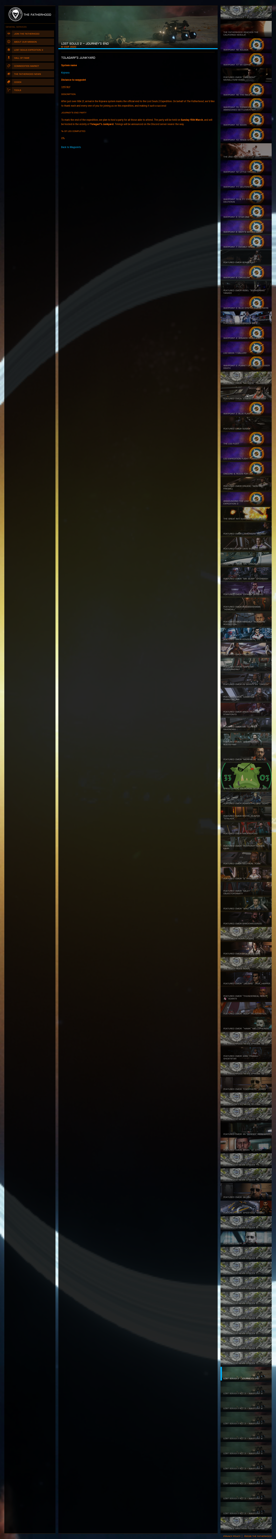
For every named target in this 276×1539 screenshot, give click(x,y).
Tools (17, 90)
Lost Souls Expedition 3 (28, 50)
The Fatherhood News (27, 74)
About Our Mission (25, 41)
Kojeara (65, 72)
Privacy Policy (231, 1536)
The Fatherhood (36, 15)
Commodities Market (26, 66)
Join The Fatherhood (26, 33)
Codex (17, 82)
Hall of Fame (21, 58)
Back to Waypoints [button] (71, 147)
